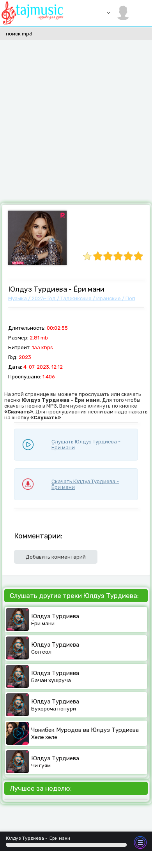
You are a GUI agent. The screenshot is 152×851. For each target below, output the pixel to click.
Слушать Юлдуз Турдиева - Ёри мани (85, 444)
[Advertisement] (76, 123)
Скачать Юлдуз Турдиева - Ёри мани (85, 484)
